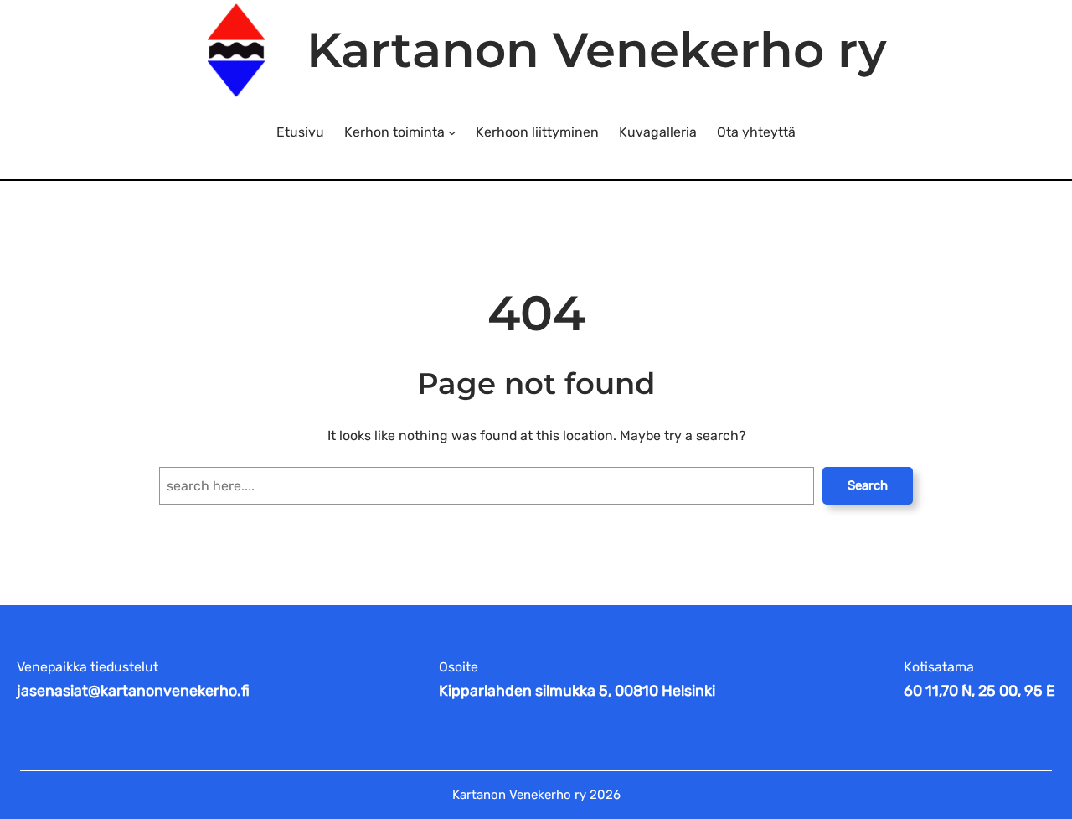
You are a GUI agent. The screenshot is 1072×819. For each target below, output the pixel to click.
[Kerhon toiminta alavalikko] (452, 132)
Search (868, 485)
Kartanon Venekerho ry (597, 50)
